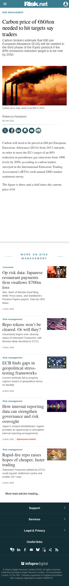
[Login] (65, 4)
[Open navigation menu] (3, 4)
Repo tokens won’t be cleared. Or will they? (21, 327)
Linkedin (18, 550)
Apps (44, 550)
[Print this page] (38, 130)
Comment (8, 267)
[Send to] (31, 130)
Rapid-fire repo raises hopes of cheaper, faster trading (23, 459)
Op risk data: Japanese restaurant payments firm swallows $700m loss (22, 280)
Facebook (25, 550)
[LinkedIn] (18, 130)
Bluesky (38, 550)
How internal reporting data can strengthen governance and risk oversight (23, 414)
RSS (57, 550)
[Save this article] (25, 130)
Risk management (13, 12)
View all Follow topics (12, 550)
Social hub (50, 550)
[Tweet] (5, 130)
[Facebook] (12, 130)
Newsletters (31, 550)
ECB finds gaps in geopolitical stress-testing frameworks (19, 367)
